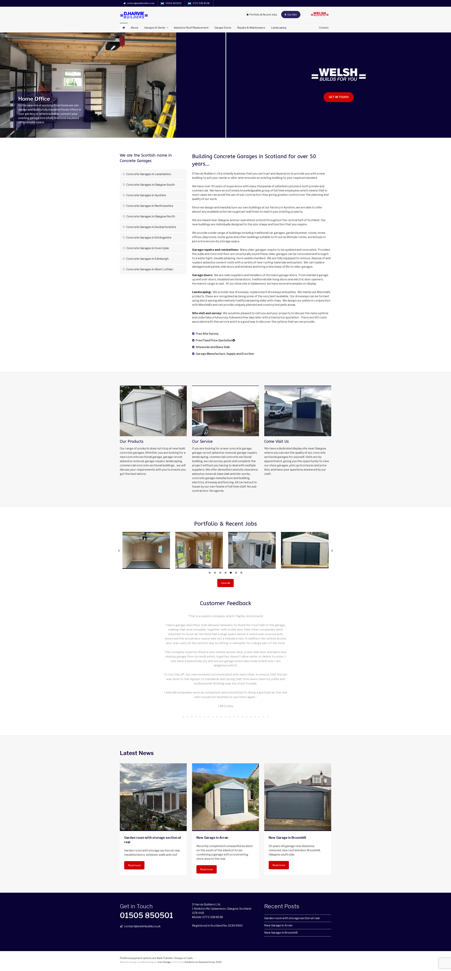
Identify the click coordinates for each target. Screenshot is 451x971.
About (134, 27)
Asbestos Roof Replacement (191, 27)
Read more (134, 865)
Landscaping (278, 27)
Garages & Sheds (154, 27)
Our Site (292, 14)
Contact (324, 27)
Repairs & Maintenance (251, 27)
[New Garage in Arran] (225, 796)
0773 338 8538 (201, 3)
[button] (119, 550)
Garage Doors (222, 27)
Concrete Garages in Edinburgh (147, 258)
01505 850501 (173, 3)
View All (225, 583)
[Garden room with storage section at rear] (153, 796)
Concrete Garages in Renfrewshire (149, 206)
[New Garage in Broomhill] (297, 796)
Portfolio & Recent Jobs (263, 14)
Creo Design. (164, 962)
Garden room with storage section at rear (292, 918)
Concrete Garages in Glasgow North (150, 216)
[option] (150, 550)
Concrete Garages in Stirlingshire (148, 237)
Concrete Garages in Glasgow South (150, 184)
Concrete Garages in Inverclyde (147, 248)
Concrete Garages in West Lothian (149, 269)
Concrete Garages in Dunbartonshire (151, 227)
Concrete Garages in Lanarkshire (148, 174)
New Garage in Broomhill (281, 932)
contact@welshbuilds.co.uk (140, 3)
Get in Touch (338, 97)
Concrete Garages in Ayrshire (146, 195)
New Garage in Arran (278, 925)
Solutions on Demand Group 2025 (203, 962)
